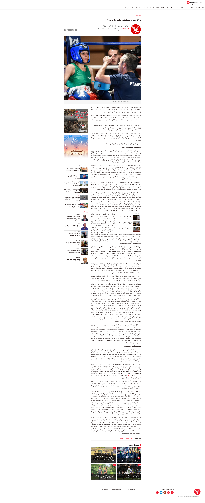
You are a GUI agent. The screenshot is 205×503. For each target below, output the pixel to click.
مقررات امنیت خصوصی (116, 489)
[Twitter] (70, 30)
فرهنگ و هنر (156, 8)
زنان (131, 438)
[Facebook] (76, 30)
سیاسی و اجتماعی (184, 8)
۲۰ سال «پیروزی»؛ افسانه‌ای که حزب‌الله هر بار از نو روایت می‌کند (72, 226)
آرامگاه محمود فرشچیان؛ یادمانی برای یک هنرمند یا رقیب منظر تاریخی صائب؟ (72, 183)
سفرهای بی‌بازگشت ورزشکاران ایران (125, 229)
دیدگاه (176, 8)
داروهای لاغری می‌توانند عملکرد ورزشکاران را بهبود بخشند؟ (132, 477)
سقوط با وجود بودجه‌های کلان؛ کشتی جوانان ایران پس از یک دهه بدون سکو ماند (104, 459)
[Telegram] (161, 492)
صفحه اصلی (138, 15)
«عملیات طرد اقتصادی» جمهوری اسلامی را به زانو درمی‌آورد (72, 251)
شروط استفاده (131, 489)
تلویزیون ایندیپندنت (129, 8)
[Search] (2, 7)
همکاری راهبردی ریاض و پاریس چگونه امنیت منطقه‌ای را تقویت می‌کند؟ (72, 244)
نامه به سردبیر (105, 489)
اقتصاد (162, 8)
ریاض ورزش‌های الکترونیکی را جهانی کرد (129, 461)
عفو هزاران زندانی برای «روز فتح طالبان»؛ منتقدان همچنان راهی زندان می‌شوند (72, 199)
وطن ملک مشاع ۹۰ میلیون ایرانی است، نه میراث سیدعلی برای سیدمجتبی (72, 190)
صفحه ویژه (138, 8)
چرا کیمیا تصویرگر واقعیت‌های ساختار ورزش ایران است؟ (125, 223)
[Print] (65, 30)
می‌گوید (129, 375)
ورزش (167, 8)
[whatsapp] (157, 492)
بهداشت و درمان (147, 8)
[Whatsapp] (73, 30)
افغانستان (197, 8)
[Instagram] (164, 492)
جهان (191, 8)
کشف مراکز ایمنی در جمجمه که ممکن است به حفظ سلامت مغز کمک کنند (72, 176)
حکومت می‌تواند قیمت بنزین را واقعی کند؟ (73, 260)
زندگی (171, 8)
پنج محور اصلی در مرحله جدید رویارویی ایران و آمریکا (73, 234)
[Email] (68, 30)
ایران (203, 8)
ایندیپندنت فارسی (124, 29)
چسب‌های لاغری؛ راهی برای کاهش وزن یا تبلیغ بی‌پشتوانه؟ (72, 169)
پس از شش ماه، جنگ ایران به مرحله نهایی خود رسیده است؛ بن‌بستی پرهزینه (72, 206)
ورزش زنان (127, 438)
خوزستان (121, 438)
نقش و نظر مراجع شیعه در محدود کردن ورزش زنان (124, 217)
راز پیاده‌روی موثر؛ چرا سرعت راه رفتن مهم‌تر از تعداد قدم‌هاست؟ (104, 477)
